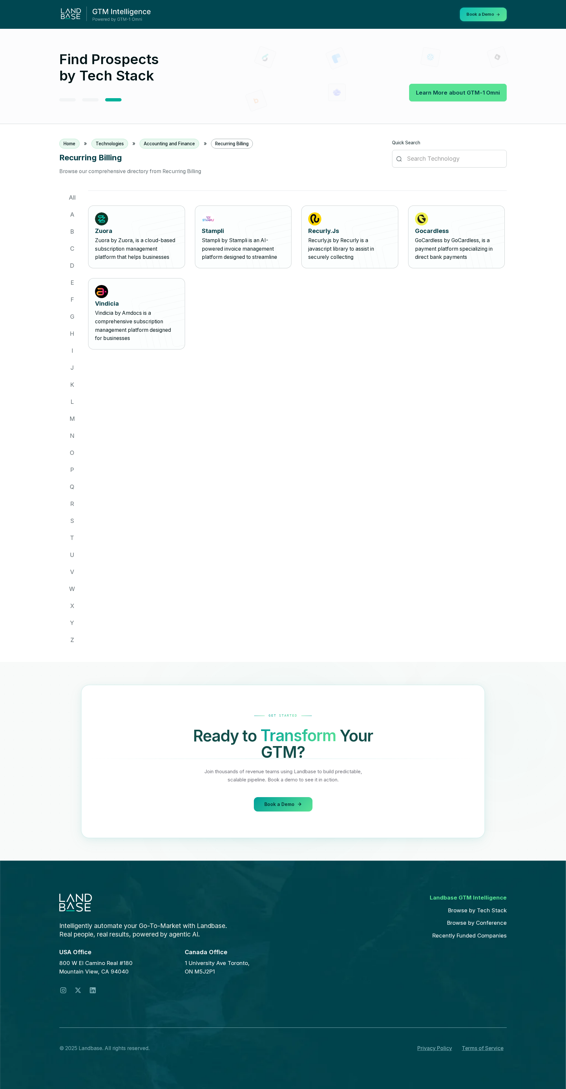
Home (69, 143)
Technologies (110, 143)
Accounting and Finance (169, 143)
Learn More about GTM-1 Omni (458, 92)
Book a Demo (279, 804)
